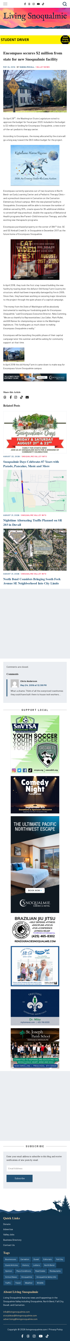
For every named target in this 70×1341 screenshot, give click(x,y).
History (25, 1265)
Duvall (36, 1259)
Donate (6, 1224)
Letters (36, 1265)
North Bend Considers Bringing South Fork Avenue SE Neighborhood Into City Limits (32, 581)
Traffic (8, 1283)
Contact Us (9, 1245)
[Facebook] (11, 398)
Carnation (25, 1259)
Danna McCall (27, 67)
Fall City (59, 1259)
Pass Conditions (23, 1271)
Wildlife (40, 1283)
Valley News (43, 67)
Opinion (8, 1271)
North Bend (49, 1265)
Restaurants (55, 1271)
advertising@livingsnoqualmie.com (20, 1319)
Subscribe (20, 1178)
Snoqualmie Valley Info (34, 456)
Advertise (8, 1229)
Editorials (47, 1259)
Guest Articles (11, 1265)
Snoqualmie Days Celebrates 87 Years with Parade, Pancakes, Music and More (31, 463)
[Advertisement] (35, 624)
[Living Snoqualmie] (35, 16)
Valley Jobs (8, 1234)
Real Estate (40, 1271)
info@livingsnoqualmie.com (16, 1311)
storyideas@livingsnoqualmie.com (20, 1315)
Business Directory (12, 1239)
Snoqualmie (26, 1277)
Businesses (10, 1259)
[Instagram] (16, 398)
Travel (18, 1283)
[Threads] (6, 398)
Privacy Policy (56, 1329)
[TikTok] (22, 398)
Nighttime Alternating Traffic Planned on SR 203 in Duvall (32, 522)
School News (11, 1277)
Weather (29, 1283)
